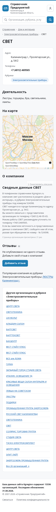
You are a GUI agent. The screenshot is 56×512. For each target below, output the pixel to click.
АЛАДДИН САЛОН (15, 323)
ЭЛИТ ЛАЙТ (12, 454)
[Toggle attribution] (50, 163)
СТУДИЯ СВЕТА (13, 437)
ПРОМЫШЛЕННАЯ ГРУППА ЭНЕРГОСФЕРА (27, 408)
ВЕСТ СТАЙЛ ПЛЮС (16, 346)
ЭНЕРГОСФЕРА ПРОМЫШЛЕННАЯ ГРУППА (27, 460)
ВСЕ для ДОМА (13, 358)
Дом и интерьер (26, 29)
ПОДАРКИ (11, 402)
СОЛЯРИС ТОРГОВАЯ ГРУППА (21, 431)
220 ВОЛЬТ (11, 317)
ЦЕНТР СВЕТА (13, 306)
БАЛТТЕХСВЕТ (13, 335)
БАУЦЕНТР (11, 341)
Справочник (8, 29)
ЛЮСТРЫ (10, 396)
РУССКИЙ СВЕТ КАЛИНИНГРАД (22, 414)
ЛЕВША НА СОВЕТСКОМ (18, 390)
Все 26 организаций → (17, 466)
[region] (28, 142)
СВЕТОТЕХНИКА (14, 312)
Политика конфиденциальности (32, 499)
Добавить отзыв (15, 263)
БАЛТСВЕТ (11, 329)
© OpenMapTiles (24, 162)
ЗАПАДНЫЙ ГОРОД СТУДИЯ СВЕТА (23, 370)
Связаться (7, 499)
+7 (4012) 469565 (20, 70)
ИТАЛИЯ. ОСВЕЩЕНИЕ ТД (19, 376)
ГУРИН (9, 364)
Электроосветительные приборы (21, 34)
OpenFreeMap (11, 162)
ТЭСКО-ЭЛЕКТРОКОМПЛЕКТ (20, 443)
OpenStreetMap (11, 165)
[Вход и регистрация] (50, 8)
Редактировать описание (40, 184)
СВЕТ (8, 425)
